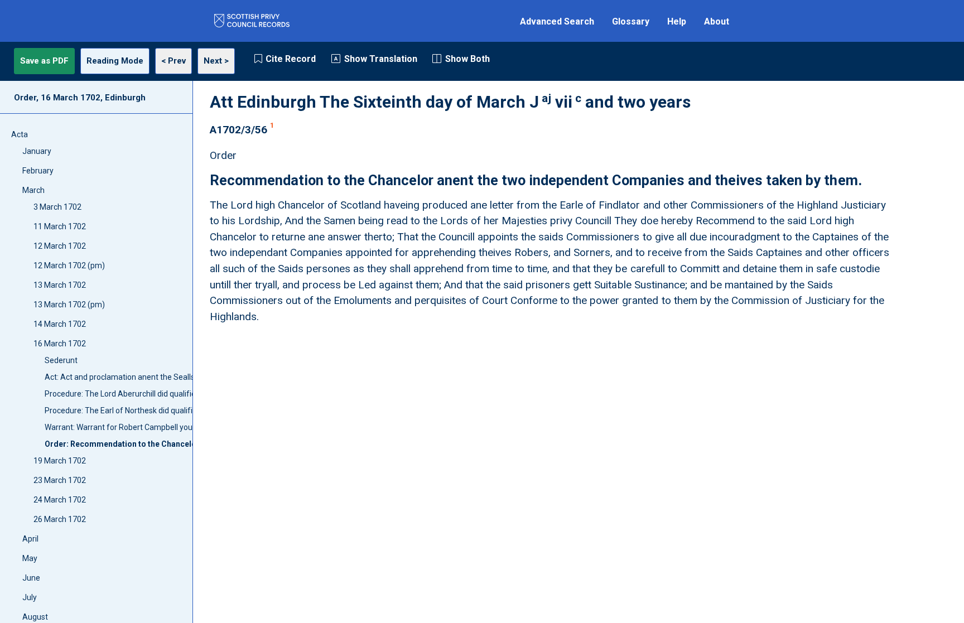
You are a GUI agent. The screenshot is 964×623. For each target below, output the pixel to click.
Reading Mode (114, 61)
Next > (216, 61)
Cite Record (291, 59)
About (716, 21)
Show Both (467, 59)
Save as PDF (44, 61)
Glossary (630, 21)
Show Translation (380, 59)
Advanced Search (557, 21)
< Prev (173, 61)
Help (676, 21)
